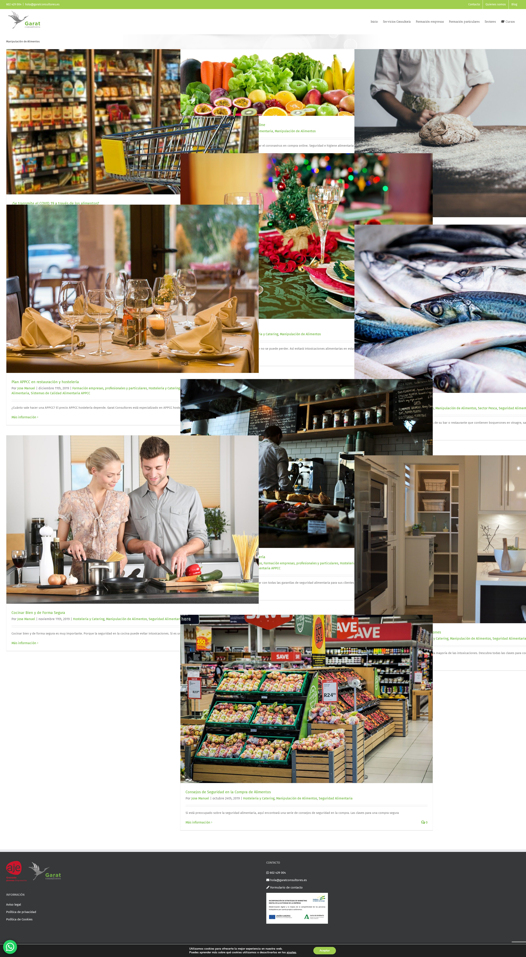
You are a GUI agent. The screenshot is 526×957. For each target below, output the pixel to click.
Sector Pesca (487, 408)
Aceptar (325, 950)
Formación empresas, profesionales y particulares (109, 388)
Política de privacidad (21, 912)
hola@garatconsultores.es (42, 4)
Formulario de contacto (286, 887)
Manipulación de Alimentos (295, 131)
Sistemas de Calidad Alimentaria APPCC (60, 393)
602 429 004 (277, 873)
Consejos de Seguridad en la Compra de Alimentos (228, 792)
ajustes (291, 952)
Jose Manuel (26, 388)
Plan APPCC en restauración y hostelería (45, 382)
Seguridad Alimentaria (165, 619)
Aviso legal (13, 904)
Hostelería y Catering (164, 388)
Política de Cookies (19, 919)
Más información (24, 417)
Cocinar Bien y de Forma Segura (38, 612)
